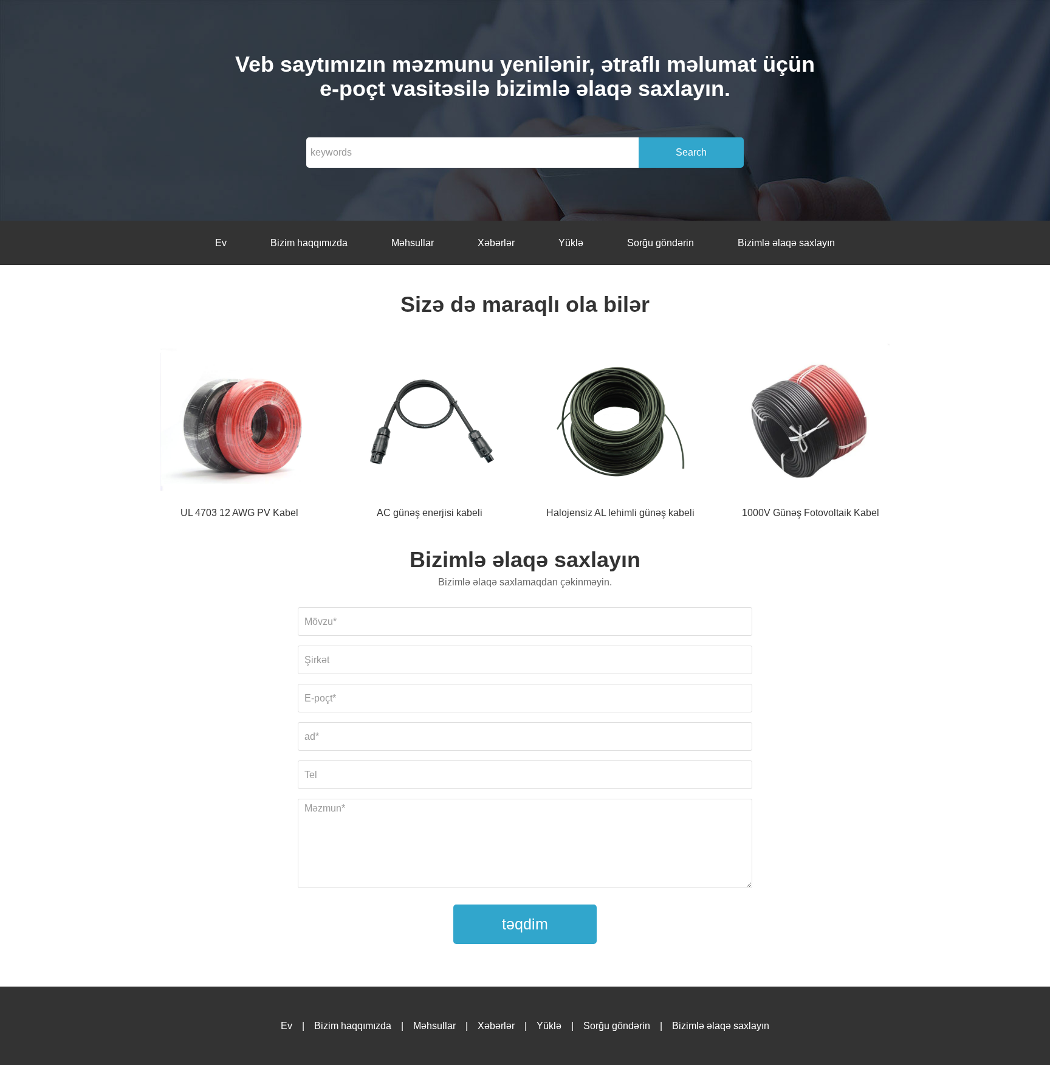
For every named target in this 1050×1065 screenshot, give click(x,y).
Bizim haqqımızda (309, 243)
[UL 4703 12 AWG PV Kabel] (239, 424)
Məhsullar (412, 243)
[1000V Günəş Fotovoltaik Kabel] (811, 424)
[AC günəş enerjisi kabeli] (430, 424)
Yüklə (570, 243)
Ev (221, 243)
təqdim (525, 923)
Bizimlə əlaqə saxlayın (786, 243)
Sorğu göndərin (660, 243)
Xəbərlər (496, 243)
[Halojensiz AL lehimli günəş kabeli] (620, 424)
